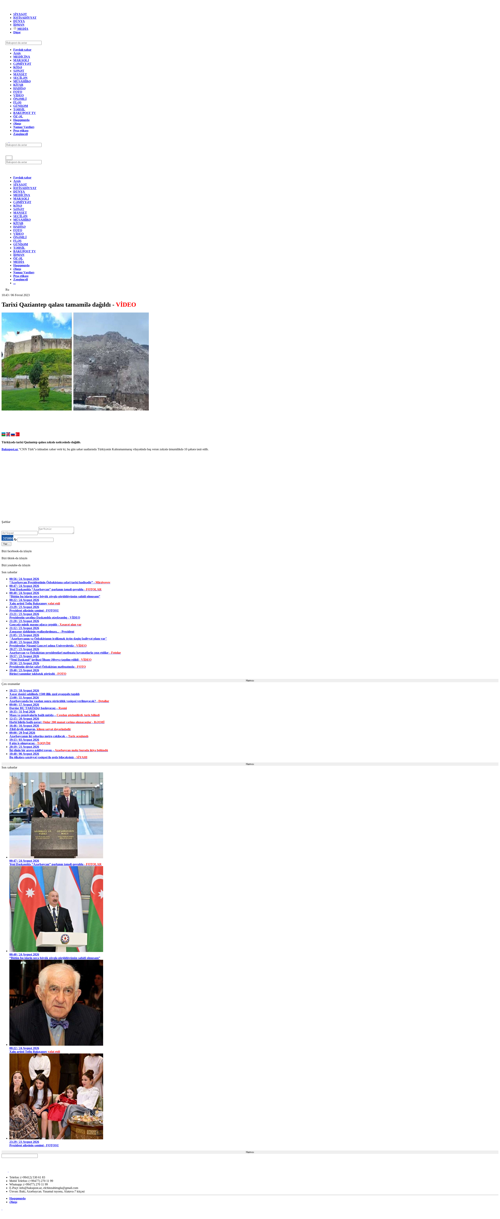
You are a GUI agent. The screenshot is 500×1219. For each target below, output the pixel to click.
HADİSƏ (19, 88)
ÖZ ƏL (18, 116)
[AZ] (3, 435)
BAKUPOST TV (24, 113)
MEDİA (22, 28)
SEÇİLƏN (20, 77)
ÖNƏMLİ (20, 99)
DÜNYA (19, 21)
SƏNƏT (18, 70)
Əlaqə (17, 123)
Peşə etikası (20, 130)
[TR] (18, 435)
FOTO (17, 91)
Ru (7, 289)
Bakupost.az (10, 449)
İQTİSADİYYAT (25, 17)
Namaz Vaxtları (23, 127)
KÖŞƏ (17, 67)
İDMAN (18, 24)
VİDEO (18, 95)
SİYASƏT (20, 14)
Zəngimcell (20, 134)
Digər (17, 32)
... (14, 283)
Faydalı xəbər (22, 49)
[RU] (13, 435)
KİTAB (18, 84)
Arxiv (17, 53)
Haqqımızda (21, 120)
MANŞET (20, 74)
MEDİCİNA (21, 56)
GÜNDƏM (20, 106)
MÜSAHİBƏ (22, 81)
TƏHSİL (19, 109)
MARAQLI (21, 60)
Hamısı (250, 680)
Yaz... (6, 543)
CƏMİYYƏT (22, 63)
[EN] (8, 435)
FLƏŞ (17, 102)
